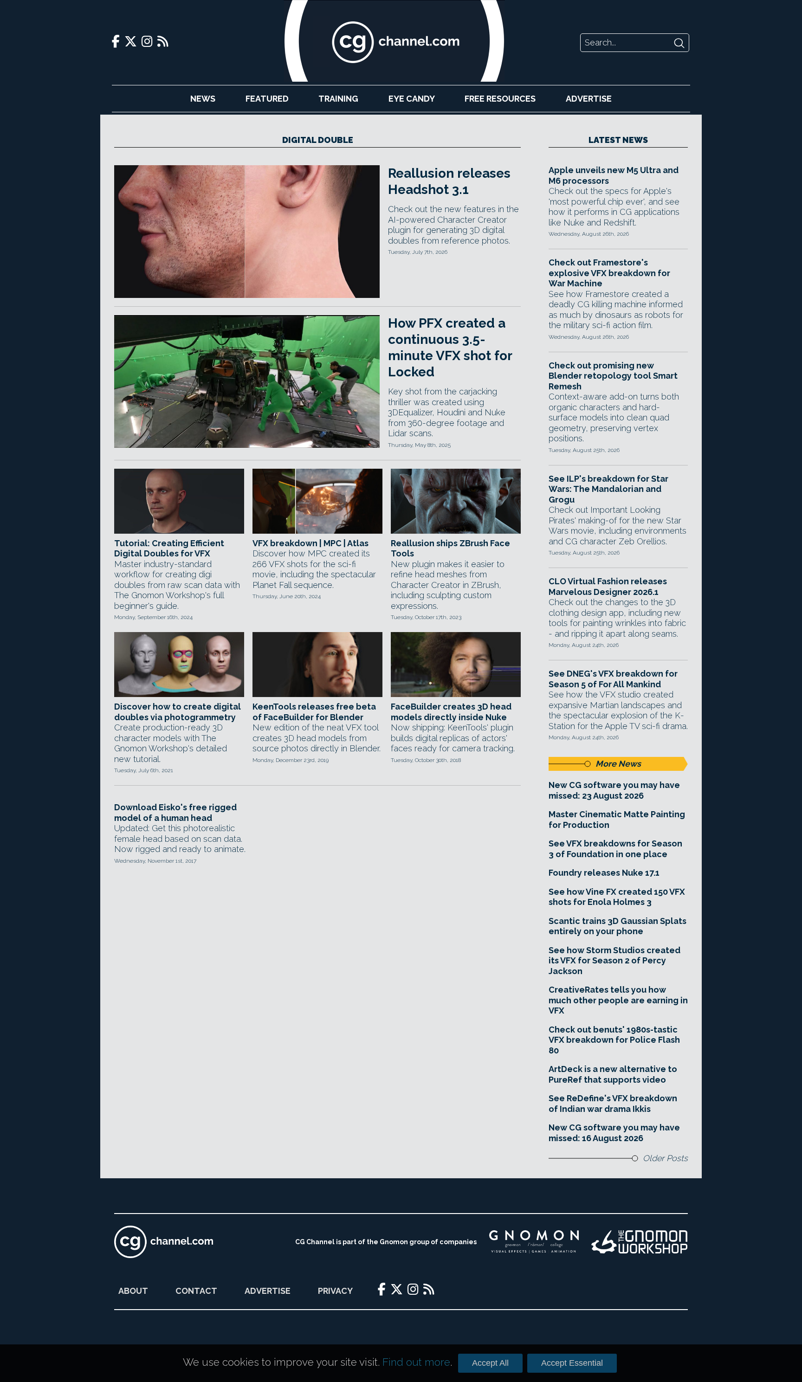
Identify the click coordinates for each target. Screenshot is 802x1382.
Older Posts (665, 1158)
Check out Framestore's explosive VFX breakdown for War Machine (609, 273)
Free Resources (500, 98)
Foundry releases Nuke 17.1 (604, 873)
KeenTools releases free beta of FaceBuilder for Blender (314, 712)
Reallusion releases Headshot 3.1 (449, 181)
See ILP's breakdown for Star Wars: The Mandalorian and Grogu (608, 489)
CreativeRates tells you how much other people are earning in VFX (618, 1000)
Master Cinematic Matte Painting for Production (617, 819)
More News (618, 763)
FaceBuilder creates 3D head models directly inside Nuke (451, 712)
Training (338, 98)
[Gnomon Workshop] (639, 1241)
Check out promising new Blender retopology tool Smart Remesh (613, 376)
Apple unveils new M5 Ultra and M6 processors (614, 175)
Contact (196, 1291)
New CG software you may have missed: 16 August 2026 (614, 1133)
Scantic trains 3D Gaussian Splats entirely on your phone (617, 926)
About (133, 1291)
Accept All (490, 1363)
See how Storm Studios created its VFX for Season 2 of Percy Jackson (614, 960)
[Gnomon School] (534, 1241)
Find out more (416, 1362)
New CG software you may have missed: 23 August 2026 (614, 790)
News (202, 98)
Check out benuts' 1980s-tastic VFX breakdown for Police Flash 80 (614, 1040)
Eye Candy (411, 98)
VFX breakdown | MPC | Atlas (310, 543)
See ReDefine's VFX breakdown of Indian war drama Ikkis (613, 1103)
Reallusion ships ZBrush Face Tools (450, 548)
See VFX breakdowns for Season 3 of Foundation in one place (615, 849)
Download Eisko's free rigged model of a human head (175, 812)
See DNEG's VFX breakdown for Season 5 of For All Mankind (613, 679)
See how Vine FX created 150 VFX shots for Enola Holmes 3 (617, 897)
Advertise (589, 98)
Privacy (335, 1291)
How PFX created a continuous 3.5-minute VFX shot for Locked (450, 348)
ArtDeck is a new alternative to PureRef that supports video (613, 1074)
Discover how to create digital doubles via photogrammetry (177, 712)
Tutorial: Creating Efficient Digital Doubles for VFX (169, 548)
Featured (267, 98)
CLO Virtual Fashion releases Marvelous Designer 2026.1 (608, 586)
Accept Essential (572, 1363)
